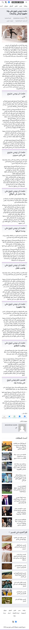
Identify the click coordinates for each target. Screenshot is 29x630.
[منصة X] (5, 2)
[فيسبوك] (9, 2)
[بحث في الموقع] (3, 2)
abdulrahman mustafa (18, 18)
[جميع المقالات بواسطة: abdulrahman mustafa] (22, 427)
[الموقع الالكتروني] (16, 428)
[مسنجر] (19, 416)
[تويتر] (9, 416)
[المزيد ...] (4, 416)
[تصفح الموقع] (26, 2)
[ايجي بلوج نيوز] (18, 2)
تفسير (8, 20)
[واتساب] (14, 416)
